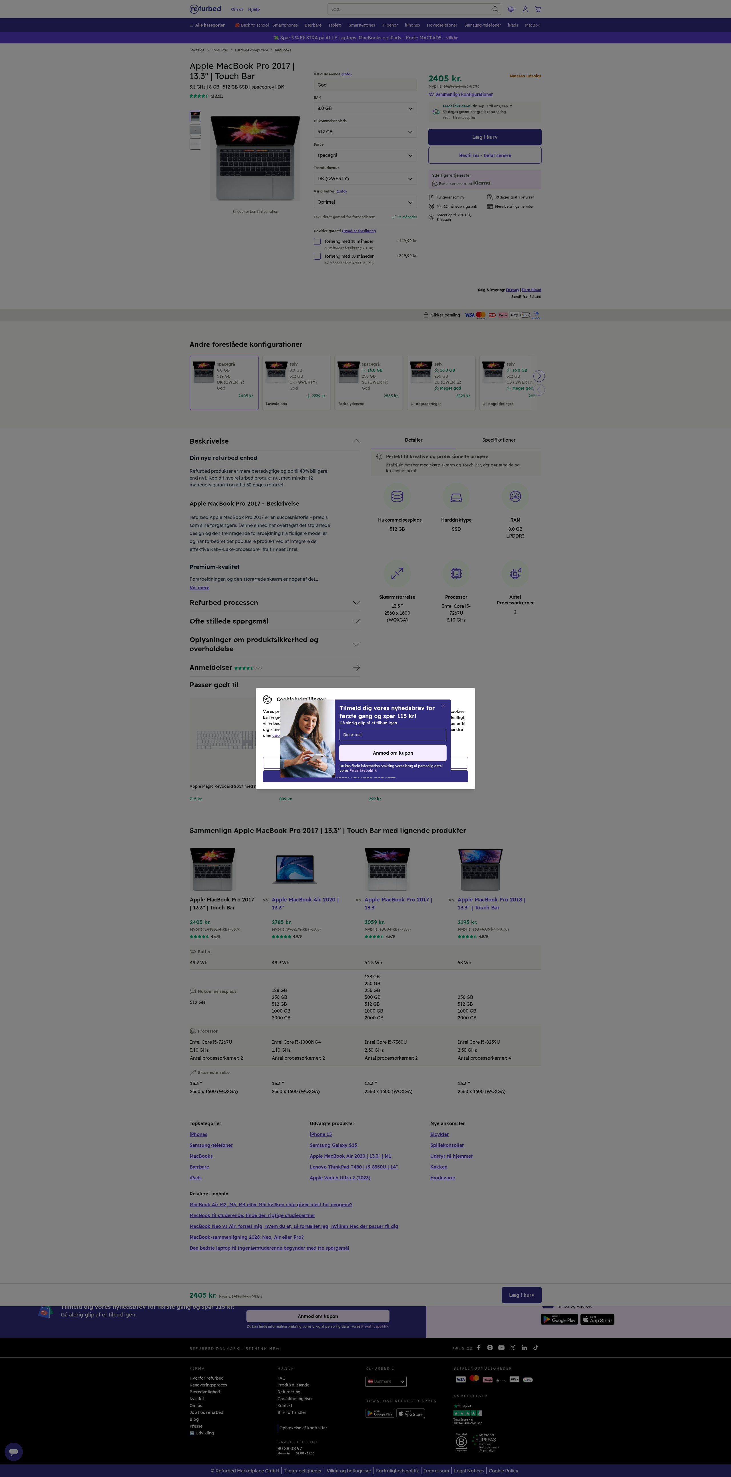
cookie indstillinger (291, 735)
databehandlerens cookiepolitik (407, 735)
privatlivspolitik (349, 735)
